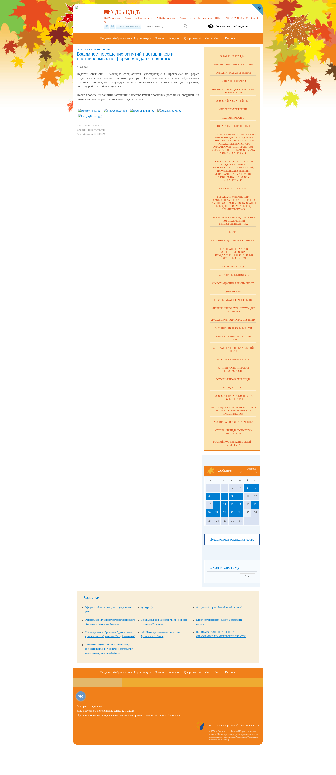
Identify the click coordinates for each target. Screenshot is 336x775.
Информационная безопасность (233, 283)
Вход (247, 576)
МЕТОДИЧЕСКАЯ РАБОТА (233, 188)
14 (216, 504)
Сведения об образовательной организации (125, 38)
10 (239, 496)
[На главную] (106, 26)
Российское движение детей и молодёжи (233, 443)
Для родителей (192, 38)
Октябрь (251, 468)
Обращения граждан (233, 56)
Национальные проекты (233, 275)
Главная (82, 49)
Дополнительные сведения (233, 73)
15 (224, 504)
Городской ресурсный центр (233, 101)
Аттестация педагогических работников (233, 432)
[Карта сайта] (113, 26)
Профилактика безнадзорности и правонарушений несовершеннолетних (233, 220)
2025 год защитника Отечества (233, 422)
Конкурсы (174, 38)
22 (224, 512)
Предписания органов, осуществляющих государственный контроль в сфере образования (233, 254)
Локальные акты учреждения (233, 300)
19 (255, 504)
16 (232, 504)
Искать (185, 26)
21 (216, 512)
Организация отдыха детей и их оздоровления (233, 91)
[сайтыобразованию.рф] (257, 10)
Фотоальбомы (213, 38)
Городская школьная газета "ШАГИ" (233, 338)
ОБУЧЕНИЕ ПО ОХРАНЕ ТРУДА (233, 379)
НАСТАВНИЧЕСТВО (100, 49)
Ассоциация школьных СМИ (233, 328)
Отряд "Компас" (233, 387)
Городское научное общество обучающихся (233, 398)
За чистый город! (233, 266)
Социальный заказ (233, 81)
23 (232, 512)
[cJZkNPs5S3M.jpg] (169, 110)
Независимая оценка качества (232, 539)
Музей (233, 232)
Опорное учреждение (233, 109)
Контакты (230, 38)
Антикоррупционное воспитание (233, 240)
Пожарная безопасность (233, 359)
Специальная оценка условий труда (233, 350)
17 (239, 504)
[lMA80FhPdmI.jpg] (142, 110)
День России (233, 291)
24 (239, 512)
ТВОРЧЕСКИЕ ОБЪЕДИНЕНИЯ (233, 126)
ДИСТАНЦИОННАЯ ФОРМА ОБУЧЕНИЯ (233, 320)
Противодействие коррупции (233, 64)
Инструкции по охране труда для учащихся (233, 310)
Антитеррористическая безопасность (233, 369)
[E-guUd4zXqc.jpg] (115, 110)
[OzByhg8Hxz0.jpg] (90, 116)
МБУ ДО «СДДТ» (123, 13)
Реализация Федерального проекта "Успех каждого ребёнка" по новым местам (233, 410)
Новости (160, 38)
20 (209, 512)
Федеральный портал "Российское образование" (219, 607)
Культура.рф (147, 607)
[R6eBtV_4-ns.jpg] (89, 110)
